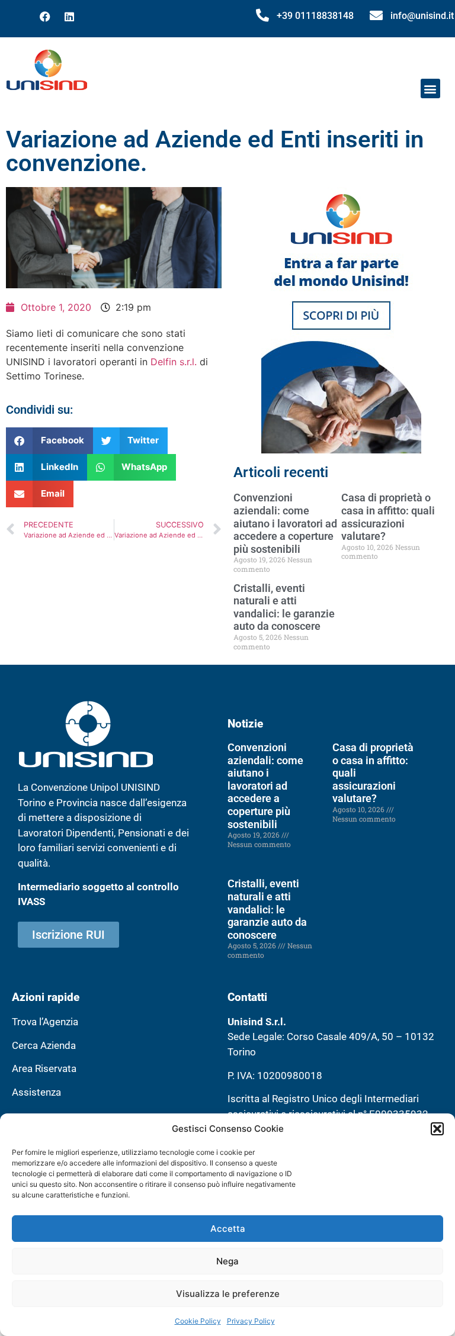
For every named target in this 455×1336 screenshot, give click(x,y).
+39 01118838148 (315, 15)
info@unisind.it (422, 15)
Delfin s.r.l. (173, 362)
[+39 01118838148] (262, 15)
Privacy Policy (251, 1320)
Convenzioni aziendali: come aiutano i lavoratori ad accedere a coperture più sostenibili (285, 523)
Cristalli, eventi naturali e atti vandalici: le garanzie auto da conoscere (284, 607)
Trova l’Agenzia (45, 1022)
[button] (437, 1129)
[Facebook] (45, 16)
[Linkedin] (69, 16)
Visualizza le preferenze (228, 1293)
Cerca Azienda (44, 1045)
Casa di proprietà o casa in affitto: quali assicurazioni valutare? (388, 516)
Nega (227, 1261)
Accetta (227, 1228)
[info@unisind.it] (376, 15)
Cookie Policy (198, 1320)
